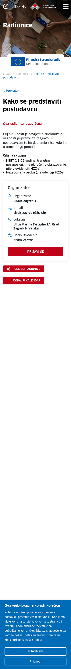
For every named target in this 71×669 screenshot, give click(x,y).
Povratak (13, 90)
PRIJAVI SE (35, 251)
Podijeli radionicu (26, 269)
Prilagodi (35, 661)
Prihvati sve (35, 651)
